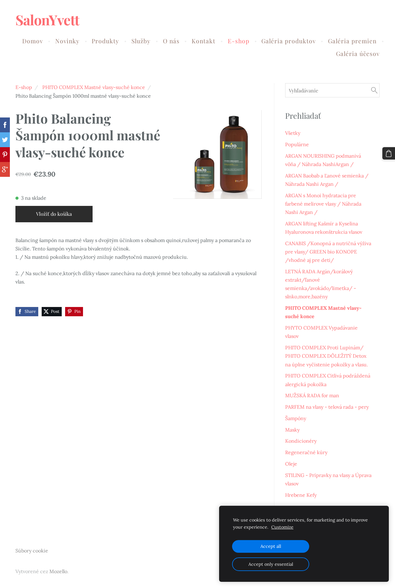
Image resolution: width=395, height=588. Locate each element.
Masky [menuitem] (292, 430)
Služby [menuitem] (141, 41)
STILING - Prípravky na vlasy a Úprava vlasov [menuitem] (328, 479)
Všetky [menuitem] (292, 133)
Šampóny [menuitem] (295, 418)
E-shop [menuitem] (238, 41)
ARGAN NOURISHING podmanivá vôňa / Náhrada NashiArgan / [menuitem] (323, 160)
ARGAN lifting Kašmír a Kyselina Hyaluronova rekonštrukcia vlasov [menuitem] (323, 227)
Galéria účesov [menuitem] (358, 53)
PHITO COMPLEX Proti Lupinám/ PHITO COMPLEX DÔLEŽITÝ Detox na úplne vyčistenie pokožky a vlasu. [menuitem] (326, 355)
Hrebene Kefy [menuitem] (301, 495)
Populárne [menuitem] (297, 144)
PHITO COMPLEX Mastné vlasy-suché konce (93, 87)
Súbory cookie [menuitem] (31, 551)
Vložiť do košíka (54, 214)
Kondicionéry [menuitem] (301, 441)
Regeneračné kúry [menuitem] (306, 452)
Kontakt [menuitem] (203, 41)
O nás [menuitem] (171, 41)
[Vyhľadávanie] (374, 90)
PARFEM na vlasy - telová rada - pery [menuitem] (327, 407)
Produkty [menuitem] (105, 41)
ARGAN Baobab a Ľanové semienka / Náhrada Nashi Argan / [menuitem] (326, 180)
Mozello (58, 571)
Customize (282, 527)
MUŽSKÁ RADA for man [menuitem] (312, 395)
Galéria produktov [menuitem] (288, 41)
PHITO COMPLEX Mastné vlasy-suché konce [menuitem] (323, 312)
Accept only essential (270, 564)
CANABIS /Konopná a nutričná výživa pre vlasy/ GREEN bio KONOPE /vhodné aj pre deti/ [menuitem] (328, 251)
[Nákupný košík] (388, 153)
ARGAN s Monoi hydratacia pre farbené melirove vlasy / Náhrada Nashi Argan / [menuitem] (323, 203)
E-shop (23, 87)
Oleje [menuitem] (291, 464)
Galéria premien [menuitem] (352, 41)
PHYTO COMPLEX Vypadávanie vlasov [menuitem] (321, 332)
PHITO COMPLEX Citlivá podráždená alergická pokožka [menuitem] (327, 380)
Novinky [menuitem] (67, 41)
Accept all (270, 546)
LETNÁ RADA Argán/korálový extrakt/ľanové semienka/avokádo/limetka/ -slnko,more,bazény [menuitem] (320, 284)
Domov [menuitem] (32, 41)
